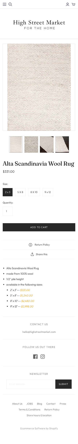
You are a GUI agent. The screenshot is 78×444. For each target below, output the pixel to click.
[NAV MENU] (4, 4)
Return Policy (51, 409)
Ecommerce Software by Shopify (39, 428)
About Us (17, 403)
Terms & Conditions (29, 409)
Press (63, 403)
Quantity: (8, 202)
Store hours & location (39, 415)
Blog (39, 403)
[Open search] (10, 4)
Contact (51, 403)
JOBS (29, 403)
